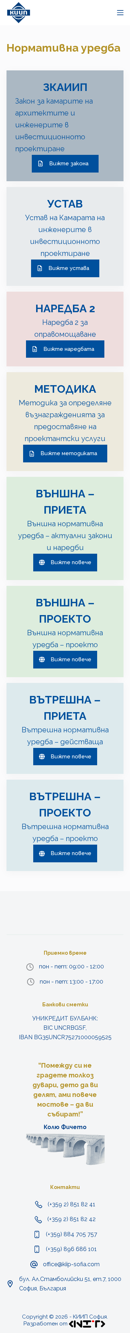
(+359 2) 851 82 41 (71, 1204)
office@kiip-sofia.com (71, 1264)
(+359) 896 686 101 (71, 1249)
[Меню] (120, 12)
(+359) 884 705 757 (71, 1234)
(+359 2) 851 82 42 (71, 1219)
